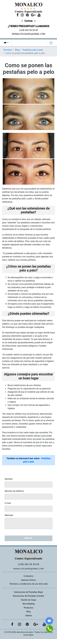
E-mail (8, 503)
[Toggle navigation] (51, 43)
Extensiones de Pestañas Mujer (28, 592)
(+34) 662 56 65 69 (28, 564)
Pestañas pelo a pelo (33, 50)
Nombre (8, 479)
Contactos (28, 576)
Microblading (29, 604)
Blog (17, 50)
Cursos (28, 21)
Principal (7, 50)
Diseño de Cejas (28, 600)
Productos (28, 607)
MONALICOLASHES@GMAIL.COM (28, 569)
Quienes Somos (28, 580)
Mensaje (9, 515)
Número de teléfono (14, 491)
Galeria (28, 615)
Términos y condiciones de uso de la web (28, 584)
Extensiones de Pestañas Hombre (28, 596)
